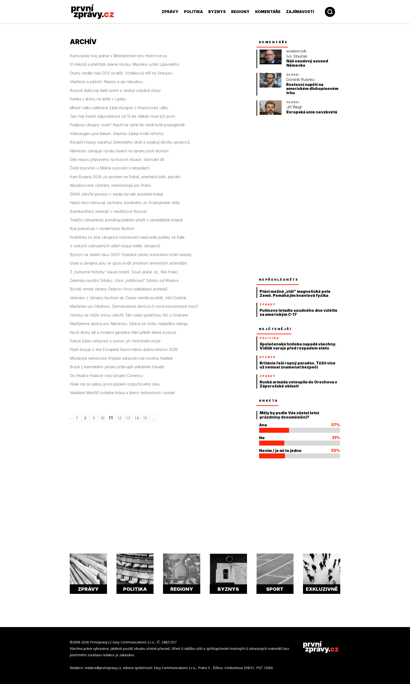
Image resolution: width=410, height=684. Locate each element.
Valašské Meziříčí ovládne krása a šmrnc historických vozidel (122, 393)
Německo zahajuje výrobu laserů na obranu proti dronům (119, 151)
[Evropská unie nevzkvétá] (271, 113)
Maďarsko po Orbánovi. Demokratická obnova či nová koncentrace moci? (134, 306)
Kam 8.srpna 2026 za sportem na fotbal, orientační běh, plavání (125, 177)
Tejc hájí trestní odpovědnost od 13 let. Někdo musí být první (122, 116)
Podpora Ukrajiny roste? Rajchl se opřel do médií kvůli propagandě (127, 125)
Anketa (268, 400)
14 (136, 418)
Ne (262, 437)
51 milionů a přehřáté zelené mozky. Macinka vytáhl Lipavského (124, 64)
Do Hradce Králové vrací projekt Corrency (106, 375)
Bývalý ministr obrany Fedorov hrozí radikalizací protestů (118, 289)
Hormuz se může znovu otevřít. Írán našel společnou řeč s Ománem (129, 315)
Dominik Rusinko (300, 80)
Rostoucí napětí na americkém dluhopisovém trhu (312, 89)
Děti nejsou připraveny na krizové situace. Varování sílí (117, 159)
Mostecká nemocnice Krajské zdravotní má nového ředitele (121, 358)
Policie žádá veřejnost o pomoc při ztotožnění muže (115, 341)
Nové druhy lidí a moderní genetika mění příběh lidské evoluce (123, 332)
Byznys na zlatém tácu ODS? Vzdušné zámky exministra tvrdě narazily (131, 254)
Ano (263, 425)
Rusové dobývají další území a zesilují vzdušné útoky (115, 90)
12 (119, 418)
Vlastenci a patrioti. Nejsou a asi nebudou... (107, 81)
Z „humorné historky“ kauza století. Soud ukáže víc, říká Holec (124, 272)
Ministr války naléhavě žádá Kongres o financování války (119, 108)
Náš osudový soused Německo (307, 63)
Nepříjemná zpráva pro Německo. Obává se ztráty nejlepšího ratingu (129, 323)
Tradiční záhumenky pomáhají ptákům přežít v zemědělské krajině (126, 220)
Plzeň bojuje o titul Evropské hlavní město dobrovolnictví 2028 (124, 349)
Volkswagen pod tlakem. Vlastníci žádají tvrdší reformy (117, 133)
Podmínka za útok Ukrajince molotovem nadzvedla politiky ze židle (127, 237)
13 (128, 418)
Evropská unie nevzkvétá (311, 112)
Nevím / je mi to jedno (280, 450)
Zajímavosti (300, 12)
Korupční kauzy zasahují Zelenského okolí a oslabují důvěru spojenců (130, 142)
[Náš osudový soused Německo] (271, 63)
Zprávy (170, 12)
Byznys (217, 12)
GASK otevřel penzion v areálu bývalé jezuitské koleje (116, 194)
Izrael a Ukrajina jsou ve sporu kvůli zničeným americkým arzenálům (128, 263)
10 (102, 418)
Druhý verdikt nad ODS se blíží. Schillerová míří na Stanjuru (121, 73)
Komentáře (267, 12)
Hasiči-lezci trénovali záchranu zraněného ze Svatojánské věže (125, 202)
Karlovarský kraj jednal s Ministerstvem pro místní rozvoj (118, 56)
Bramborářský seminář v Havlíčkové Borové (108, 211)
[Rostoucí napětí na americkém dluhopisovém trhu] (270, 86)
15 (145, 418)
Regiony (240, 12)
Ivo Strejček (296, 56)
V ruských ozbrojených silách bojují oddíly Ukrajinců (115, 246)
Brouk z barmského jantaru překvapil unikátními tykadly (117, 367)
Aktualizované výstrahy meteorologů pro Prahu (110, 185)
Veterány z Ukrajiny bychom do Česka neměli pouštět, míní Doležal (128, 298)
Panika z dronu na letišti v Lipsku (98, 99)
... (71, 417)
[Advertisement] (37, 104)
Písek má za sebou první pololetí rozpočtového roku (115, 384)
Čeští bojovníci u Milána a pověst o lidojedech (110, 168)
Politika (193, 12)
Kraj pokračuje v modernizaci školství (102, 228)
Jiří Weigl (294, 107)
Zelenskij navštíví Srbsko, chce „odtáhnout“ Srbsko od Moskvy (124, 280)
